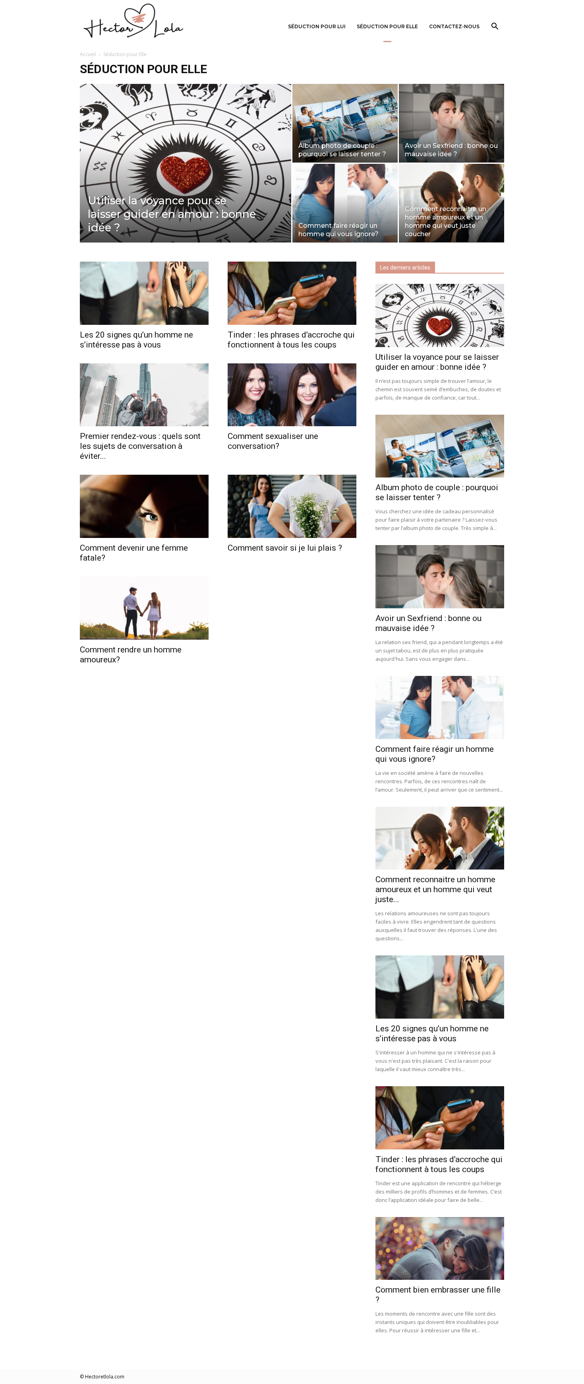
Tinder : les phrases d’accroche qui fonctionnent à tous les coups (291, 339)
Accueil (88, 54)
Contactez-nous (454, 26)
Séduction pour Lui (317, 26)
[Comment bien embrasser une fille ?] (439, 1248)
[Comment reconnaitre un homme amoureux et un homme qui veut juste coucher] (451, 203)
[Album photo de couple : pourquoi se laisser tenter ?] (345, 123)
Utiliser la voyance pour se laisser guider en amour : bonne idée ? (437, 362)
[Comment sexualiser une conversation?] (292, 395)
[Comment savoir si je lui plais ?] (292, 506)
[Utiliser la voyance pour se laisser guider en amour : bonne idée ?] (185, 176)
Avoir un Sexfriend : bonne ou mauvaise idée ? (428, 623)
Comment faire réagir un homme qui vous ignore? (434, 754)
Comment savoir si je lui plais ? (285, 548)
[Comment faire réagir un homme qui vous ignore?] (345, 203)
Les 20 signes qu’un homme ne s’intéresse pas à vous (136, 339)
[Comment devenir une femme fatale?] (144, 506)
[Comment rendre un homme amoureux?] (144, 608)
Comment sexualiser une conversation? (273, 441)
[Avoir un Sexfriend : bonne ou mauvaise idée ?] (451, 123)
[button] (494, 27)
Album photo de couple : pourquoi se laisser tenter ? (436, 492)
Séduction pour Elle (387, 26)
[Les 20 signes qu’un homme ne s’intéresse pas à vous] (144, 293)
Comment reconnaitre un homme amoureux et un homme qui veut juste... (435, 889)
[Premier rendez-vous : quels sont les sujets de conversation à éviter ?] (144, 395)
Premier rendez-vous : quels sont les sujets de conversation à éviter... (140, 446)
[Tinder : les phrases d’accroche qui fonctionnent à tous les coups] (292, 293)
